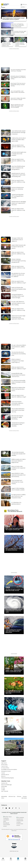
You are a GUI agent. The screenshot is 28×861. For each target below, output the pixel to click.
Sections (23, 7)
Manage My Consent (6, 771)
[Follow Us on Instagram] (6, 808)
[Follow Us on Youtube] (9, 808)
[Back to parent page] (3, 6)
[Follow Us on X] (19, 808)
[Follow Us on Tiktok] (12, 808)
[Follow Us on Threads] (16, 808)
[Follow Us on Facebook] (3, 808)
